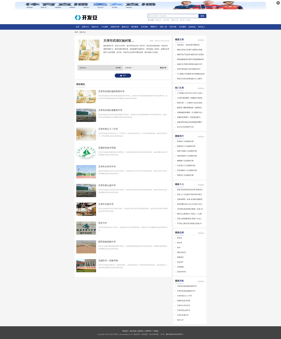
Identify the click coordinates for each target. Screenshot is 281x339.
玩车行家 (172, 27)
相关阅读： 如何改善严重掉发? (188, 45)
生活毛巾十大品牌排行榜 (186, 165)
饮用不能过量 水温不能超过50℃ (189, 69)
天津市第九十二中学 (184, 296)
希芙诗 (179, 238)
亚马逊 (188, 20)
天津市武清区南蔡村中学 (186, 291)
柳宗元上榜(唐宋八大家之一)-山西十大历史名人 (194, 214)
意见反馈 (133, 331)
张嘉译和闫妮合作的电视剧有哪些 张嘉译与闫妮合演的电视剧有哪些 (202, 122)
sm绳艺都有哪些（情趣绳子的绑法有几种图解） (194, 98)
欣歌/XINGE (181, 272)
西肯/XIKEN (181, 252)
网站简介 (125, 331)
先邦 (178, 247)
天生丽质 (182, 27)
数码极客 (134, 27)
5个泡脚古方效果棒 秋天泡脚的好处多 (191, 74)
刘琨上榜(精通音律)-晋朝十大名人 (189, 219)
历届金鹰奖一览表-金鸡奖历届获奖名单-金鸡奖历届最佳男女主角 (200, 199)
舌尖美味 (144, 27)
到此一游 (163, 27)
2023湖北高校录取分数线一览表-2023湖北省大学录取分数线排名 (200, 209)
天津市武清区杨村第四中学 (187, 286)
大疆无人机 (174, 20)
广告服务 (155, 331)
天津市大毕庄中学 (183, 305)
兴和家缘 (180, 267)
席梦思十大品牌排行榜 (185, 175)
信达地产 (180, 262)
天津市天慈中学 (183, 315)
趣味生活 (125, 27)
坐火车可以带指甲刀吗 (185, 127)
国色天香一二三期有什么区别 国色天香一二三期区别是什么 (198, 103)
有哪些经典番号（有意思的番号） (189, 117)
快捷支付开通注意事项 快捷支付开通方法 (192, 64)
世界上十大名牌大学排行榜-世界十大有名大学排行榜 (196, 194)
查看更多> (201, 40)
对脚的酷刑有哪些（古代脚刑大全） (190, 112)
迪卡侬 (182, 20)
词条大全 (94, 27)
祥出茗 (179, 243)
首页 (77, 27)
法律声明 (148, 331)
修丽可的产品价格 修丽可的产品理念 (190, 54)
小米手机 (166, 20)
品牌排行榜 (115, 27)
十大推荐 (104, 27)
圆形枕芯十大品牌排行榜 (186, 146)
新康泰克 (180, 257)
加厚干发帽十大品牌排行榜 (187, 151)
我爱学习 (153, 27)
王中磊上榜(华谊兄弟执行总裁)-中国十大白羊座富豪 (196, 223)
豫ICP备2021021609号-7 (174, 334)
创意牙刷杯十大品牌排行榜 (187, 156)
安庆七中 (180, 320)
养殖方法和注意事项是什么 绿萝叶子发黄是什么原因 (196, 79)
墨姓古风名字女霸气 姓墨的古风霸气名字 (192, 50)
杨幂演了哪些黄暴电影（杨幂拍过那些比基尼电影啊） (197, 107)
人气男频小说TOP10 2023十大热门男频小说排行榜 (195, 93)
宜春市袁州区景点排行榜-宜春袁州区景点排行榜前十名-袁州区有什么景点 (204, 189)
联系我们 (140, 331)
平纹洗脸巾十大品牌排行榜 (187, 170)
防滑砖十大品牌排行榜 (185, 141)
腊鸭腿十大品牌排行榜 (185, 161)
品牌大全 (85, 27)
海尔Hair (158, 20)
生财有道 (191, 27)
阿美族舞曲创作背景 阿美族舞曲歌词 (190, 59)
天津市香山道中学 (183, 310)
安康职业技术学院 (183, 301)
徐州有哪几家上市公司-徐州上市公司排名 (192, 204)
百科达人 (201, 27)
